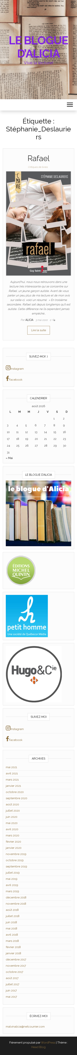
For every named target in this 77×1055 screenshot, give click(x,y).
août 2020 (12, 804)
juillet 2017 (12, 984)
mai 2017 (11, 996)
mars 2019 (12, 891)
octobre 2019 (15, 860)
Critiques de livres (38, 167)
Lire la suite (38, 330)
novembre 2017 (16, 965)
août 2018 (12, 910)
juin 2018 (11, 922)
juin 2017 (11, 990)
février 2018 (13, 947)
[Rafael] (38, 223)
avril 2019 (12, 885)
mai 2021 (11, 767)
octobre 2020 (15, 792)
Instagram (17, 368)
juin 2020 (11, 817)
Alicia (29, 319)
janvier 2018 (13, 953)
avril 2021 (12, 773)
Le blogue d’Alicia (38, 47)
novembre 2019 (16, 854)
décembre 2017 (16, 959)
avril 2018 (12, 934)
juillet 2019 (13, 872)
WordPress (48, 1042)
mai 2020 (12, 823)
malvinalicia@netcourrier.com (25, 1026)
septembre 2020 (16, 798)
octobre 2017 (14, 972)
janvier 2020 (13, 848)
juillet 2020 (13, 810)
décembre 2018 (16, 897)
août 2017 (12, 978)
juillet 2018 (12, 916)
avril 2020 (12, 829)
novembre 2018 (16, 903)
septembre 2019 (16, 866)
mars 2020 (12, 835)
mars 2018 (12, 941)
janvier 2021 (13, 786)
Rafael (38, 158)
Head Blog (38, 1047)
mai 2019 (11, 879)
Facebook (15, 379)
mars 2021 (12, 779)
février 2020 (13, 841)
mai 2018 (11, 928)
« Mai (9, 458)
